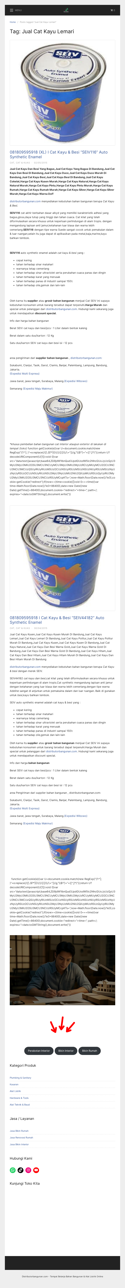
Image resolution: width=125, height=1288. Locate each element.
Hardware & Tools (19, 1098)
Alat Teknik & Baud (20, 1104)
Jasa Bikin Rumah (19, 1130)
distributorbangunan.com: (86, 358)
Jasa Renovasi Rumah (21, 1137)
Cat (12, 162)
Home (13, 22)
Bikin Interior (66, 1050)
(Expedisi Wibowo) (75, 381)
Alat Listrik (15, 1091)
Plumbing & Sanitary (20, 1077)
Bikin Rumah (89, 1050)
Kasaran (14, 1084)
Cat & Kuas (23, 162)
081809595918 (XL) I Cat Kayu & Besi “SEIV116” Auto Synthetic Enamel (59, 154)
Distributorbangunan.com (35, 1276)
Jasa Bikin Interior (19, 1144)
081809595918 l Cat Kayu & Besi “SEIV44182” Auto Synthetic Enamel (57, 620)
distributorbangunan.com (25, 201)
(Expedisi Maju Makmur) (38, 388)
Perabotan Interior (39, 1050)
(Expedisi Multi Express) (25, 373)
